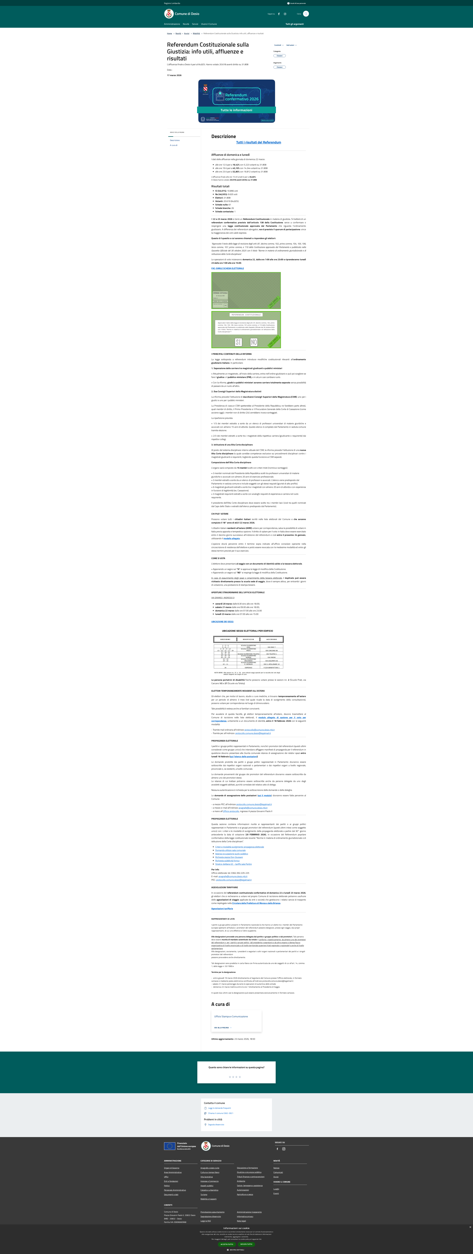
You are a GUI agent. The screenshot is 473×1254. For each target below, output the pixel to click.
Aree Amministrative (173, 1172)
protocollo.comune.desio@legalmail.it (253, 733)
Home (169, 33)
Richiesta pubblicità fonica (227, 860)
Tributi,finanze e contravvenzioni (250, 1176)
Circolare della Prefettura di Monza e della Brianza (256, 903)
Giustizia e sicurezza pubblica (249, 1172)
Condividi (277, 45)
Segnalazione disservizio (211, 1216)
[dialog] (236, 1239)
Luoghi (276, 1188)
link (260, 1239)
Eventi (276, 1193)
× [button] (470, 1227)
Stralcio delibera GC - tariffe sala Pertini (233, 864)
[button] (236, 1250)
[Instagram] (284, 13)
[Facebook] (277, 13)
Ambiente (241, 1181)
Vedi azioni (290, 45)
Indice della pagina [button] (177, 132)
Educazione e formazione (247, 1167)
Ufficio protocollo (231, 811)
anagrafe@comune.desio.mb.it (253, 807)
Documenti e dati (171, 1194)
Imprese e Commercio (210, 1181)
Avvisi (186, 33)
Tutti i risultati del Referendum (258, 142)
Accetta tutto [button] (227, 1244)
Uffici (166, 1176)
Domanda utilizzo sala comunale (230, 850)
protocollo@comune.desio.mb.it (260, 729)
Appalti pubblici (207, 1185)
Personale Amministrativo (175, 1190)
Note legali (241, 1220)
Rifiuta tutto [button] (246, 1244)
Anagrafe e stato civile (210, 1167)
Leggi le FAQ (206, 1220)
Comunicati (278, 1172)
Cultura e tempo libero (210, 1172)
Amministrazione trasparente (249, 1212)
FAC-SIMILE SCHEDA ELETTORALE (227, 268)
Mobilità (196, 33)
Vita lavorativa (207, 1176)
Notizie (276, 1167)
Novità (178, 33)
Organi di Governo (171, 1167)
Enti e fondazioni (171, 1181)
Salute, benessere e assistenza (250, 1185)
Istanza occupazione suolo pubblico (231, 853)
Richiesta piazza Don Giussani (229, 857)
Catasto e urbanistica (209, 1190)
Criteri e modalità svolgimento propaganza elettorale (239, 846)
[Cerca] (306, 14)
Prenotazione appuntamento (212, 1212)
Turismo (204, 1194)
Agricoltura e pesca (245, 1194)
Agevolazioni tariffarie (222, 908)
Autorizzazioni (243, 1189)
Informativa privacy (245, 1216)
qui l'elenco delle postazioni (243, 756)
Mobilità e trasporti (209, 1198)
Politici (167, 1185)
